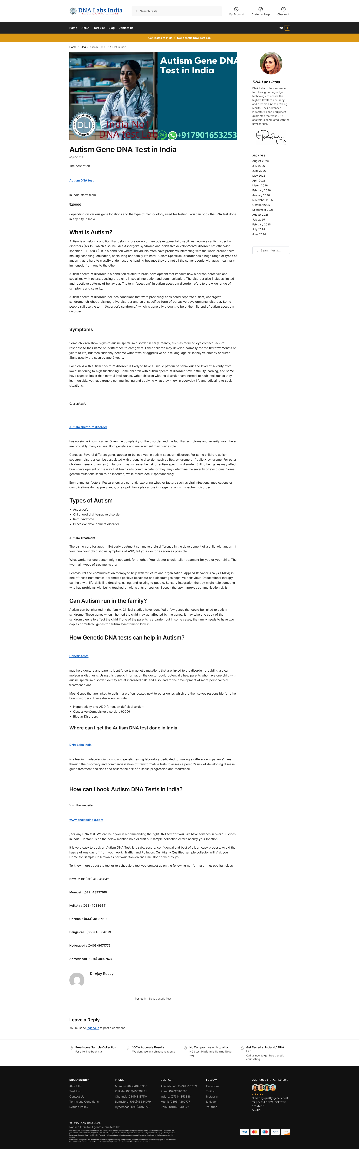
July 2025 (258, 219)
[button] (284, 28)
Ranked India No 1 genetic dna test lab (94, 1127)
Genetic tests (79, 656)
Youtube (211, 1107)
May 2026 (258, 175)
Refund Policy (78, 1107)
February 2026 (261, 190)
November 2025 (262, 199)
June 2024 (259, 234)
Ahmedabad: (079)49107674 (179, 1086)
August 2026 (260, 160)
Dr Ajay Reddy (102, 974)
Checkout (283, 14)
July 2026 (258, 165)
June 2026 (259, 170)
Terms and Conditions (84, 1101)
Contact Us (76, 1096)
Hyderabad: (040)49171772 (132, 1107)
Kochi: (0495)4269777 (175, 1101)
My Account (236, 14)
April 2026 (259, 180)
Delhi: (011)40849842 (175, 1107)
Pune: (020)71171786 (174, 1091)
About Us (75, 1086)
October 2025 (261, 204)
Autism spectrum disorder (88, 427)
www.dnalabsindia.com (86, 820)
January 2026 (261, 195)
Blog (83, 46)
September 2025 (262, 209)
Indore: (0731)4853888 (176, 1096)
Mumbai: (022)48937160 (131, 1086)
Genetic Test (163, 998)
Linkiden (211, 1101)
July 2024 (258, 229)
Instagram (212, 1096)
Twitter (211, 1091)
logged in (93, 1028)
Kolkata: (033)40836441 (131, 1091)
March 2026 (260, 185)
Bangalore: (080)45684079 (133, 1101)
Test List (75, 1091)
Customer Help (261, 14)
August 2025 (260, 214)
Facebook (212, 1086)
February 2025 (261, 224)
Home (73, 46)
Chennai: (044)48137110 (131, 1096)
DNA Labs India (80, 745)
